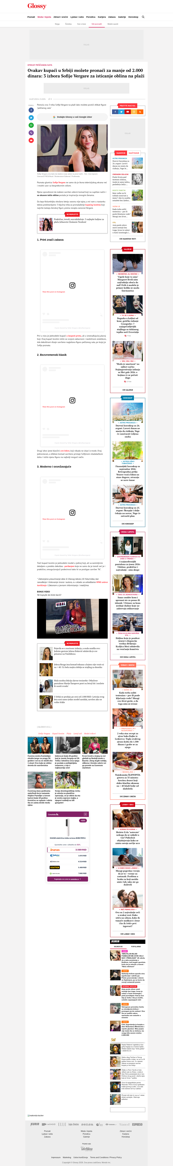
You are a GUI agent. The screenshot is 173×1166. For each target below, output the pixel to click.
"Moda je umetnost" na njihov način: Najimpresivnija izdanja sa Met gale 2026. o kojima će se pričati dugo (127, 371)
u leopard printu (73, 335)
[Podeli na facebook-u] (31, 110)
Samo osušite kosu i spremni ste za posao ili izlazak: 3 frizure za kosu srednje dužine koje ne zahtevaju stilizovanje (127, 603)
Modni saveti (113, 24)
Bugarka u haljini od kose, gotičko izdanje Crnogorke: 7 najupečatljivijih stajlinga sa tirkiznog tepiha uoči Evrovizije (128, 325)
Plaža (68, 733)
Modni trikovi (90, 733)
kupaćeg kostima (93, 204)
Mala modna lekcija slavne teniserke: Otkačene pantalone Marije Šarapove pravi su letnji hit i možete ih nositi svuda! (79, 683)
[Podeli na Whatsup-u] (31, 125)
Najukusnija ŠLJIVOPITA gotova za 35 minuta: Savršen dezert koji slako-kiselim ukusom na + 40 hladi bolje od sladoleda (127, 781)
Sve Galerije (128, 390)
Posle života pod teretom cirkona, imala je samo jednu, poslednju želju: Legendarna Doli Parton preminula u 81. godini (121, 181)
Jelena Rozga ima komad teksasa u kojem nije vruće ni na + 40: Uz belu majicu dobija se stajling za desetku (79, 666)
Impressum (55, 1157)
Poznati (31, 17)
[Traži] (143, 17)
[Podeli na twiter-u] (31, 117)
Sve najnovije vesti (127, 239)
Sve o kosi (81, 24)
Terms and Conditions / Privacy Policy (106, 1157)
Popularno (136, 947)
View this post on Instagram (53, 292)
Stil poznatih (97, 24)
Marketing (67, 1157)
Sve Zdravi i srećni (128, 796)
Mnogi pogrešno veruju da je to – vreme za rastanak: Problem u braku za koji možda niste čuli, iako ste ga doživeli (128, 877)
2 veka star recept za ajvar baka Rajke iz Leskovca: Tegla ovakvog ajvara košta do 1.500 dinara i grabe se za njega (127, 740)
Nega (57, 24)
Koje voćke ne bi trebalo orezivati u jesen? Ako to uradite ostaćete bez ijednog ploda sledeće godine (121, 197)
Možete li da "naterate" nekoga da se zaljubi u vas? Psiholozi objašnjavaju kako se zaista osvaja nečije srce (127, 838)
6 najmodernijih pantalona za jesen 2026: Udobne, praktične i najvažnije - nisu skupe (127, 565)
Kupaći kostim (58, 733)
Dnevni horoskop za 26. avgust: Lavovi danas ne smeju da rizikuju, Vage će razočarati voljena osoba (121, 165)
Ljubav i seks (77, 17)
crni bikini (65, 450)
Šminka (68, 24)
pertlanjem (69, 566)
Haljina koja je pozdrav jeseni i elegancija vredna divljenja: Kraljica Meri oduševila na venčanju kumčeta (128, 644)
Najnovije (118, 947)
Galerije (122, 17)
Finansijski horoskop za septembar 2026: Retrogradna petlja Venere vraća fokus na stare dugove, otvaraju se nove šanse (128, 473)
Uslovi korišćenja (80, 1157)
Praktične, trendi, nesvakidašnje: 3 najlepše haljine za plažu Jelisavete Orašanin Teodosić (79, 220)
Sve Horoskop (128, 524)
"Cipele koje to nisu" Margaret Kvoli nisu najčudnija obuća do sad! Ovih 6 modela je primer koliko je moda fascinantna (127, 283)
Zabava (112, 17)
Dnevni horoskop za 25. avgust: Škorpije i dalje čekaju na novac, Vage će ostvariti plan (127, 511)
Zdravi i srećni (61, 17)
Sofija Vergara (59, 182)
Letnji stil (77, 733)
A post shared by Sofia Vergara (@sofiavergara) (72, 328)
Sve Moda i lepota (127, 657)
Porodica (90, 17)
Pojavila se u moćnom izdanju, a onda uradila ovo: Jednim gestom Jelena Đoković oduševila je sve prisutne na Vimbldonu (77, 651)
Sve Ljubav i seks (128, 934)
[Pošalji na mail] (31, 140)
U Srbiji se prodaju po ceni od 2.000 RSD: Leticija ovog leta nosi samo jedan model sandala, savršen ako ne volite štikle (79, 699)
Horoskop (133, 17)
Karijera (102, 17)
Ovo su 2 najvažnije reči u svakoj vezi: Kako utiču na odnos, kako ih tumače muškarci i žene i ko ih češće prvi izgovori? (127, 919)
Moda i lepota (44, 17)
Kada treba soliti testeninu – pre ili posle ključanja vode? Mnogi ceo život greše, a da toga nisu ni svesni (122, 213)
